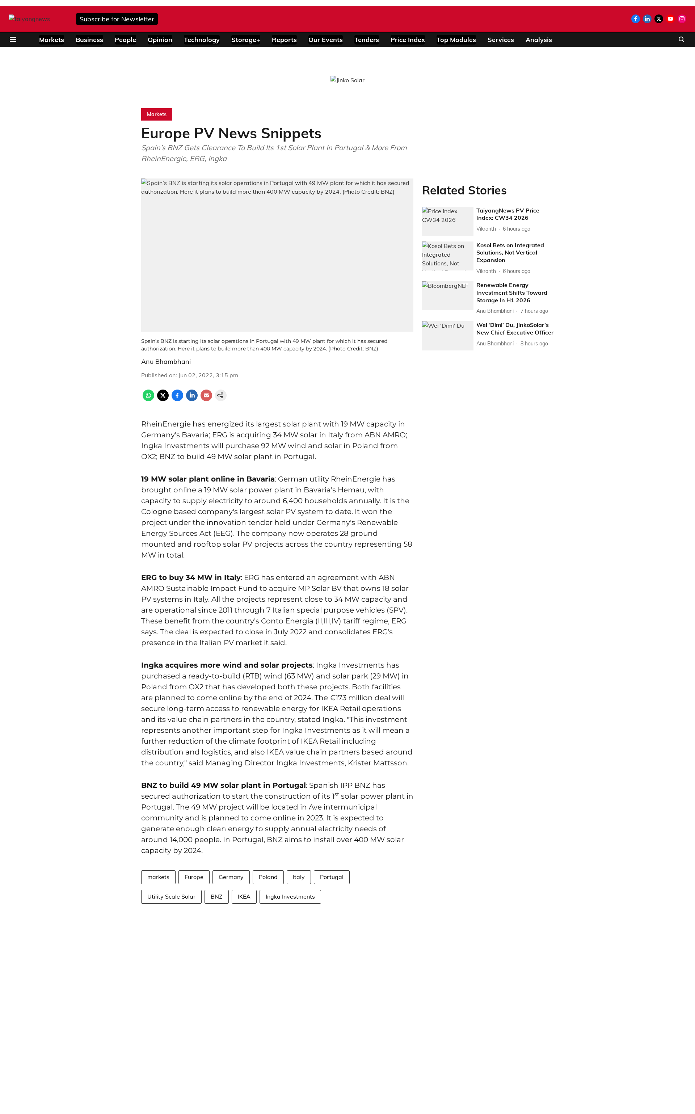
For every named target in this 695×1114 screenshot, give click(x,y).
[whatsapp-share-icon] (148, 399)
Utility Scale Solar (171, 896)
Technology (202, 39)
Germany (231, 876)
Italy (299, 876)
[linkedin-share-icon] (192, 399)
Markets (51, 39)
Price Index (408, 39)
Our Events (325, 39)
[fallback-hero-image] (447, 221)
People (125, 39)
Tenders (366, 39)
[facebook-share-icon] (177, 399)
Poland (268, 876)
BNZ (217, 896)
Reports (284, 39)
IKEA (244, 896)
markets (158, 876)
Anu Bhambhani (166, 361)
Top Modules (456, 39)
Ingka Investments (290, 896)
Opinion (160, 39)
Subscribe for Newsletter (117, 19)
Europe (194, 876)
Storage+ (245, 39)
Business (89, 39)
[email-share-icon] (206, 399)
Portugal (332, 876)
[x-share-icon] (163, 399)
